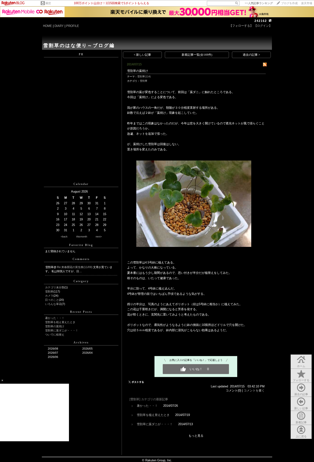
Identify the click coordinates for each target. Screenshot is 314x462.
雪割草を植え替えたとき (60, 322)
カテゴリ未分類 (54, 287)
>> (259, 3)
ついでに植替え (54, 334)
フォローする (301, 380)
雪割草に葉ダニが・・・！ (61, 330)
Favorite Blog (81, 245)
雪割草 (49, 291)
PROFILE (72, 26)
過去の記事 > (251, 54)
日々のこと (52, 299)
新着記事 (301, 422)
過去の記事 (301, 394)
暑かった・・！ (54, 318)
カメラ (49, 295)
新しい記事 (301, 408)
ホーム (301, 366)
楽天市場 (306, 3)
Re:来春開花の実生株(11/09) (75, 267)
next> (99, 236)
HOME (47, 26)
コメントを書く (254, 390)
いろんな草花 (53, 304)
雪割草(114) (144, 76)
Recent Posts (81, 311)
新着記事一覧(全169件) (197, 54)
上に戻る (301, 436)
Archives (81, 342)
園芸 (48, 3)
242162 (260, 21)
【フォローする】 (241, 25)
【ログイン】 (263, 25)
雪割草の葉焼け (54, 326)
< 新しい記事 (142, 54)
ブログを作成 (289, 3)
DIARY (59, 26)
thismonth (81, 236)
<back (64, 236)
